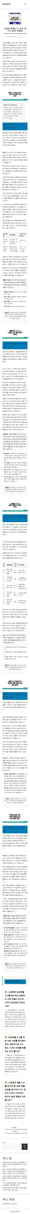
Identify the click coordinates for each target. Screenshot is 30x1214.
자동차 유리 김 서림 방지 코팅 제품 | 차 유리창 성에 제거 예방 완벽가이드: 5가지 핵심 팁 (14, 1164)
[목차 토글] (21, 105)
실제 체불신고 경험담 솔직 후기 (13, 111)
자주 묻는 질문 (8, 118)
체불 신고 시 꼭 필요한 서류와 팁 (13, 114)
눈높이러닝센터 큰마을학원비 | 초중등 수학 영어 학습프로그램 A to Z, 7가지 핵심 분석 (15, 1178)
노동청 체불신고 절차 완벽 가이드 (14, 109)
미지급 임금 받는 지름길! (11, 116)
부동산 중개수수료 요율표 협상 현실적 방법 (16, 1133)
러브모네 (6, 4)
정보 (15, 1127)
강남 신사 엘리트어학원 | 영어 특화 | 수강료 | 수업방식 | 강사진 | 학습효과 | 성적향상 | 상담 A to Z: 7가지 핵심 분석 (14, 1171)
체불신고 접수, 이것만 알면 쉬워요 (13, 107)
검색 (3, 1142)
